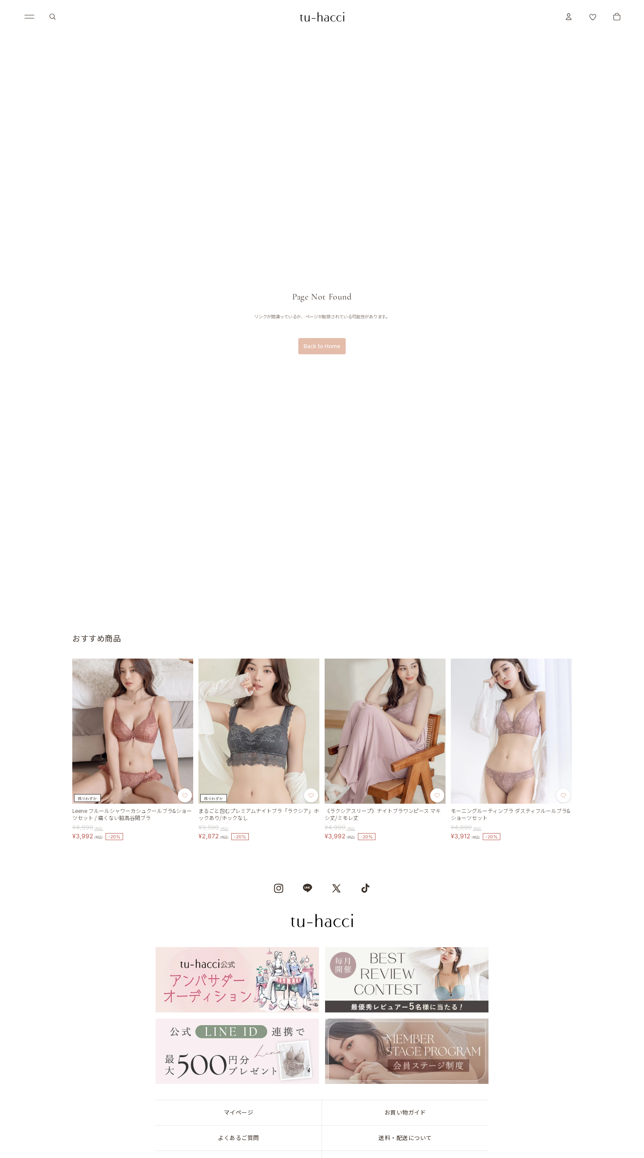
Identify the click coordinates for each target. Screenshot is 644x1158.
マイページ (239, 1112)
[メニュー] (29, 17)
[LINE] (307, 888)
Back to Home (322, 346)
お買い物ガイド (405, 1112)
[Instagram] (278, 888)
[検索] (52, 16)
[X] (336, 888)
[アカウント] (568, 16)
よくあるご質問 (238, 1137)
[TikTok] (365, 888)
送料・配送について (405, 1137)
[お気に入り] (592, 16)
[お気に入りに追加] (185, 796)
